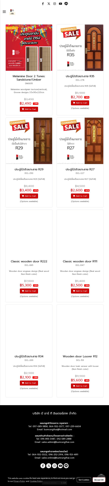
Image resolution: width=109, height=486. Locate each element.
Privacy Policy (19, 481)
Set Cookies (84, 479)
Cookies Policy (36, 481)
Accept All (99, 479)
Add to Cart (30, 109)
